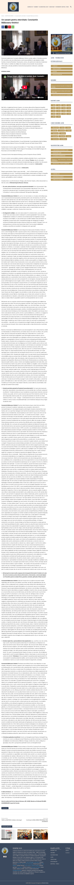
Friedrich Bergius (35, 865)
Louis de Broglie (29, 862)
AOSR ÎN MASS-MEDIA (9, 15)
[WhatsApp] (12, 27)
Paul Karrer (19, 867)
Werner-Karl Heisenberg (27, 863)
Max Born (19, 863)
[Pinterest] (9, 27)
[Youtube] (6, 856)
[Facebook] (2, 27)
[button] (71, 7)
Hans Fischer (28, 865)
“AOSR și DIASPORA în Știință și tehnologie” (11, 820)
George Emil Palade (36, 867)
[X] (6, 27)
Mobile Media (45, 883)
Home (2, 15)
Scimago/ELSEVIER (17, 870)
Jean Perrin (36, 862)
